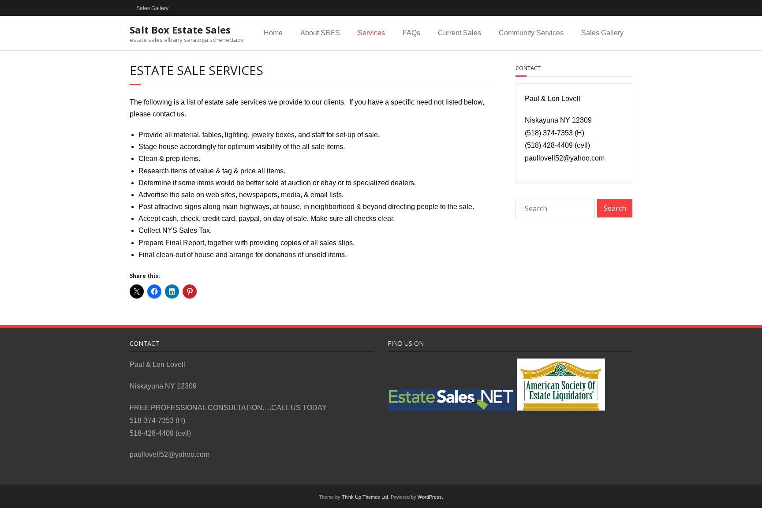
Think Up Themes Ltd (365, 497)
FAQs (411, 33)
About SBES (320, 33)
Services (371, 33)
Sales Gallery (152, 8)
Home (273, 33)
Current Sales (459, 33)
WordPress (430, 497)
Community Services (531, 33)
